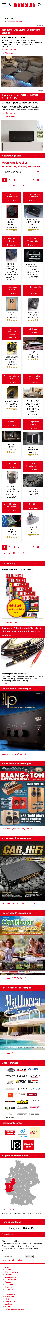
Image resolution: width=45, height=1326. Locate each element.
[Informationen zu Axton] (33, 1069)
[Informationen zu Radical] (10, 1108)
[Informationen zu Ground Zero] (10, 1089)
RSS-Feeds (9, 1284)
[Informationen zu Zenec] (34, 1114)
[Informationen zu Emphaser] (35, 1076)
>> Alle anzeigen (9, 53)
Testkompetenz (11, 1272)
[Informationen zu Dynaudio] (22, 1076)
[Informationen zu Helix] (22, 1089)
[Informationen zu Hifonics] (35, 1089)
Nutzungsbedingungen (14, 1309)
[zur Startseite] (24, 5)
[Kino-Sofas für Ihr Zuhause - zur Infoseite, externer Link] (22, 72)
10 (9, 185)
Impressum (10, 1294)
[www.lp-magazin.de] (16, 1150)
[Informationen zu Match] (20, 1094)
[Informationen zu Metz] (32, 1095)
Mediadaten (10, 1296)
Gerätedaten (10, 1277)
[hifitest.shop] (28, 1150)
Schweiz (10, 1209)
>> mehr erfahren (9, 622)
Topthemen (10, 1287)
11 (14, 185)
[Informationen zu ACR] (11, 1070)
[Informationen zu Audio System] (21, 1070)
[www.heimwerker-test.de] (35, 1137)
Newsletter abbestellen (12, 1260)
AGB (7, 1299)
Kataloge (8, 1282)
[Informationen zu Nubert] (22, 1102)
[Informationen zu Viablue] (10, 1115)
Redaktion (9, 1274)
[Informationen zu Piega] (35, 1101)
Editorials (9, 1289)
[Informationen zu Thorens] (35, 1107)
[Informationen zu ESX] (10, 1083)
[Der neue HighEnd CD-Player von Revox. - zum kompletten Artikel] (22, 135)
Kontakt (8, 1306)
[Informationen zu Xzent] (22, 1114)
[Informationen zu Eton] (21, 1082)
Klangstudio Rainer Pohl (22, 1228)
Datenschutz (10, 1301)
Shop (7, 1267)
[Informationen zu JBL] (10, 1095)
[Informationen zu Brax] (10, 1076)
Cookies (8, 1304)
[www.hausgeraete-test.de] (22, 1137)
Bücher (8, 1269)
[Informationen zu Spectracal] (22, 1107)
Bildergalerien (11, 1279)
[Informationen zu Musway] (10, 1101)
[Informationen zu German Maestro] (33, 1082)
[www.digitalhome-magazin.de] (10, 1137)
